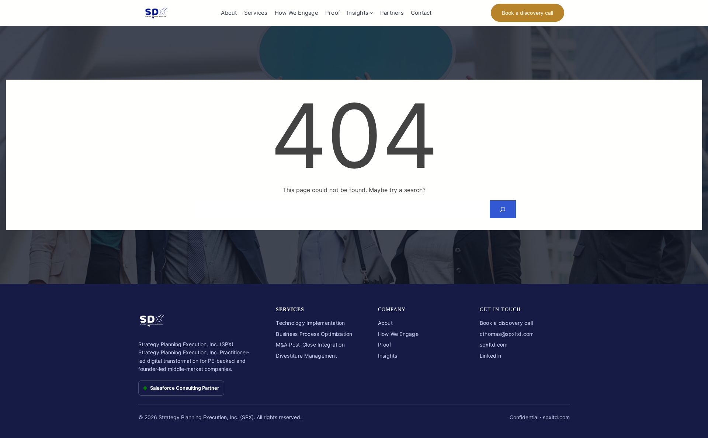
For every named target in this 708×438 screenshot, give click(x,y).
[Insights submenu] (371, 12)
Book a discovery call (527, 13)
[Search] (503, 209)
